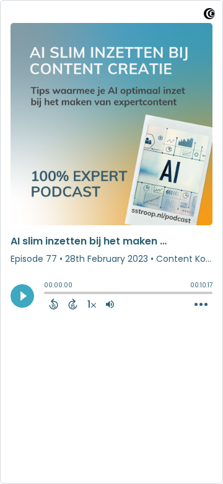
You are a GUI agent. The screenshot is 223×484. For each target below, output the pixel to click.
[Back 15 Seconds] (53, 304)
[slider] (47, 294)
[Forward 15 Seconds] (72, 304)
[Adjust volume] (110, 304)
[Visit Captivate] (209, 16)
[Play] (22, 296)
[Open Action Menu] (201, 304)
